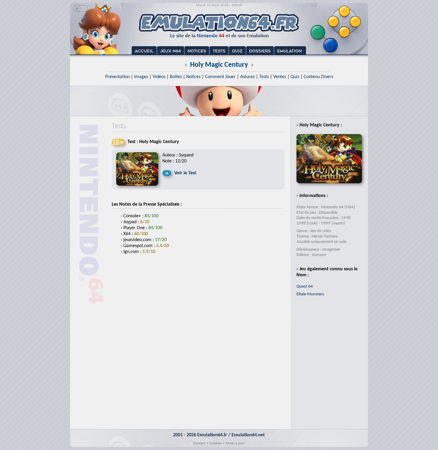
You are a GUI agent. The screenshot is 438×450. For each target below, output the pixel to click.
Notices (193, 77)
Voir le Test (185, 173)
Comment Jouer (220, 77)
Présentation (117, 77)
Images (141, 77)
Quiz (295, 77)
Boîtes (176, 77)
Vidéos (159, 77)
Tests (264, 77)
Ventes (279, 77)
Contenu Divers (318, 77)
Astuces (247, 77)
